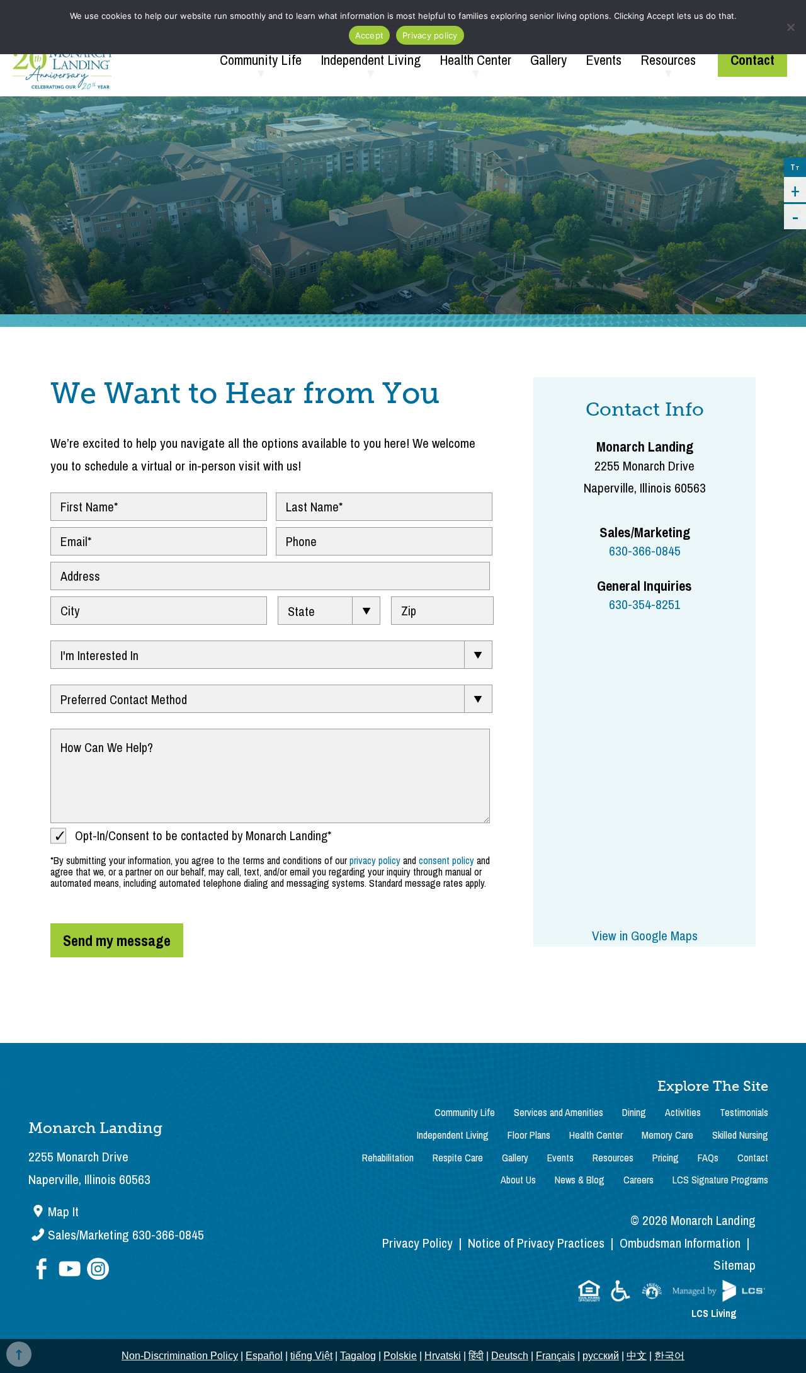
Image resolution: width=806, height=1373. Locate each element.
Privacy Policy (417, 1243)
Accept (369, 35)
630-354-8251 (645, 604)
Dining (634, 1112)
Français (555, 1355)
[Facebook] (42, 1270)
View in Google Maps (645, 935)
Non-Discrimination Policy (180, 1355)
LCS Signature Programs (720, 1180)
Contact (752, 59)
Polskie (400, 1355)
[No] (790, 27)
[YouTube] (71, 1270)
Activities (683, 1112)
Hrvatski (442, 1355)
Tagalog (358, 1355)
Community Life (261, 59)
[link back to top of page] (18, 1354)
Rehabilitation (388, 1158)
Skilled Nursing (740, 1135)
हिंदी (476, 1355)
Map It (63, 1211)
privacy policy (374, 860)
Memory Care (667, 1135)
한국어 (669, 1355)
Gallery (548, 59)
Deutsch (509, 1355)
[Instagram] (97, 1270)
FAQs (708, 1158)
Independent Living (371, 59)
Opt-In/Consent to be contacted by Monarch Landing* (203, 835)
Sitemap (734, 1265)
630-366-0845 (645, 551)
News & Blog (579, 1180)
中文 (637, 1355)
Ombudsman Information (680, 1243)
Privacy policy (430, 35)
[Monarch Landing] (62, 60)
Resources (668, 59)
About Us (518, 1180)
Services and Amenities (558, 1112)
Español (264, 1355)
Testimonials (744, 1112)
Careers (638, 1180)
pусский (600, 1355)
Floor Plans (529, 1135)
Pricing (665, 1158)
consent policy (446, 860)
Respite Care (458, 1158)
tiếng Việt (311, 1355)
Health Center (475, 59)
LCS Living (714, 1313)
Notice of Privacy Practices (536, 1243)
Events (604, 59)
